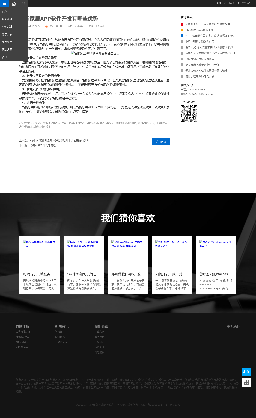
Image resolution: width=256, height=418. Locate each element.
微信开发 (7, 34)
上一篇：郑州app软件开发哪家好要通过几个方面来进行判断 (54, 140)
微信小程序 (22, 342)
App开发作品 (23, 336)
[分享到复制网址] (21, 178)
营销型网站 (22, 347)
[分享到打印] (21, 183)
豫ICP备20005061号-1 (154, 404)
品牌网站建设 (23, 331)
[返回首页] (14, 3)
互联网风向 (61, 342)
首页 (4, 11)
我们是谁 (101, 326)
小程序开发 (234, 3)
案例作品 (22, 326)
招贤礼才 (99, 347)
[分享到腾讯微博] (21, 161)
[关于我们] (23, 3)
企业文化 (99, 331)
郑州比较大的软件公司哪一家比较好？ (206, 70)
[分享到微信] (21, 169)
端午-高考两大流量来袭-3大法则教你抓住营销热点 (209, 47)
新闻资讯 (62, 326)
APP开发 (221, 3)
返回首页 (161, 141)
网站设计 (7, 18)
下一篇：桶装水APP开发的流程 (37, 145)
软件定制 (246, 3)
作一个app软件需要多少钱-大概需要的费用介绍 (209, 35)
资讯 (4, 57)
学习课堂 (60, 331)
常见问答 (99, 342)
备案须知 (175, 404)
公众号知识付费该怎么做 (198, 58)
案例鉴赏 (7, 41)
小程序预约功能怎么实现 (198, 41)
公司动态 (60, 336)
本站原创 (99, 26)
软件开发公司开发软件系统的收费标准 (206, 24)
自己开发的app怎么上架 (197, 29)
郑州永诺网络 (52, 379)
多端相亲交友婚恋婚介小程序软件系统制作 (208, 53)
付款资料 (99, 352)
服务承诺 (99, 336)
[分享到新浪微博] (21, 156)
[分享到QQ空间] (21, 174)
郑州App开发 (70, 379)
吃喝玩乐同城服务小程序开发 (200, 64)
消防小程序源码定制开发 (197, 76)
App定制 (7, 26)
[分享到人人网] (21, 165)
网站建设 (41, 123)
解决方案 (7, 49)
